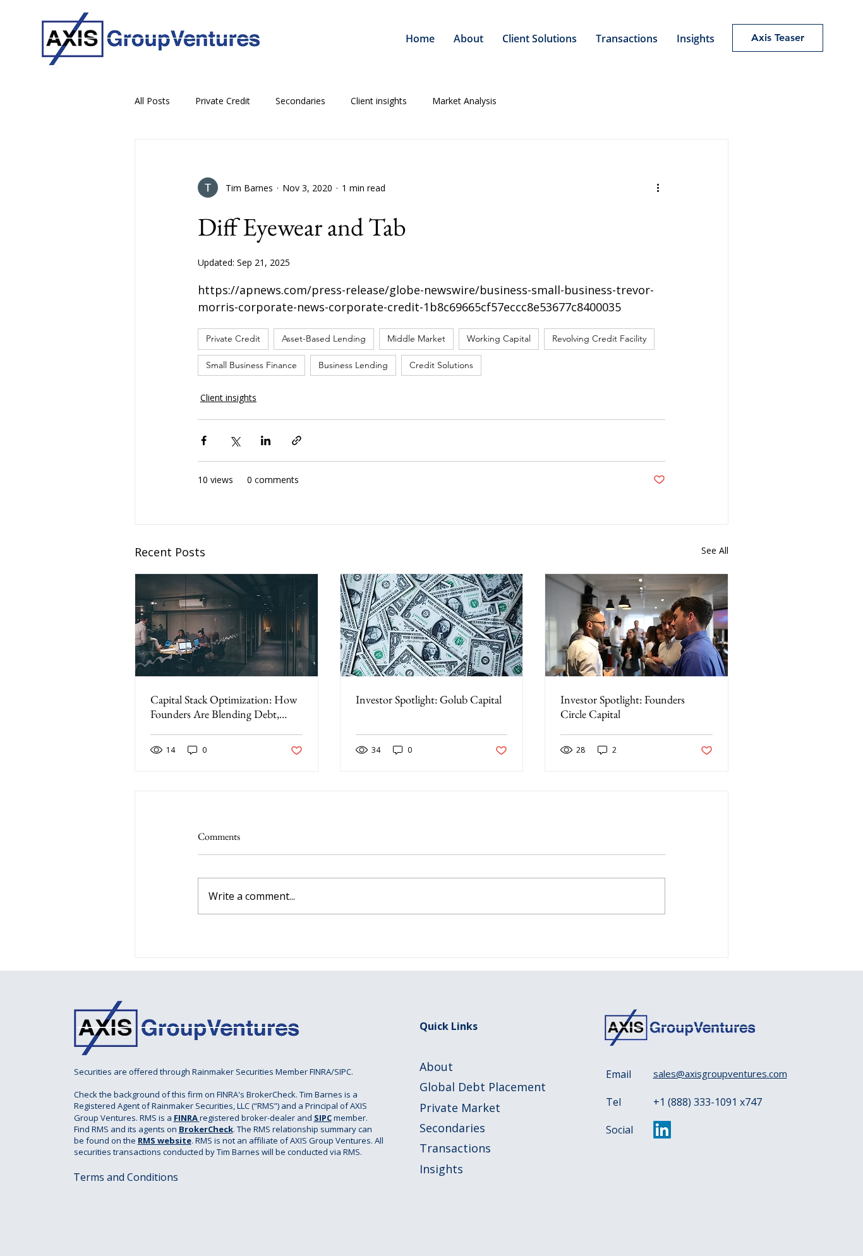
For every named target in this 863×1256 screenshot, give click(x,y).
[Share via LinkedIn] (266, 440)
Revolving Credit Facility (599, 338)
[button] (539, 38)
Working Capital (499, 338)
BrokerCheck (206, 1129)
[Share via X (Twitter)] (235, 440)
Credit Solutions (441, 365)
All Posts (152, 101)
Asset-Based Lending (324, 338)
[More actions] (657, 187)
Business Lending (353, 365)
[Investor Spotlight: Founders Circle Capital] (636, 625)
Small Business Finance (251, 365)
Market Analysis (464, 101)
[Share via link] (297, 440)
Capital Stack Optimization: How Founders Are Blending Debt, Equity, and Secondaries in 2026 (223, 706)
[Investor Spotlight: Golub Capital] (432, 625)
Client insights (379, 101)
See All (714, 550)
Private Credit (222, 101)
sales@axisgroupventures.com (720, 1073)
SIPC (323, 1117)
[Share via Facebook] (204, 440)
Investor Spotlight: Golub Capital (429, 699)
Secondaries (300, 101)
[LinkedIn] (662, 1130)
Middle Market (416, 338)
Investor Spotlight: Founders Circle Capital (622, 706)
